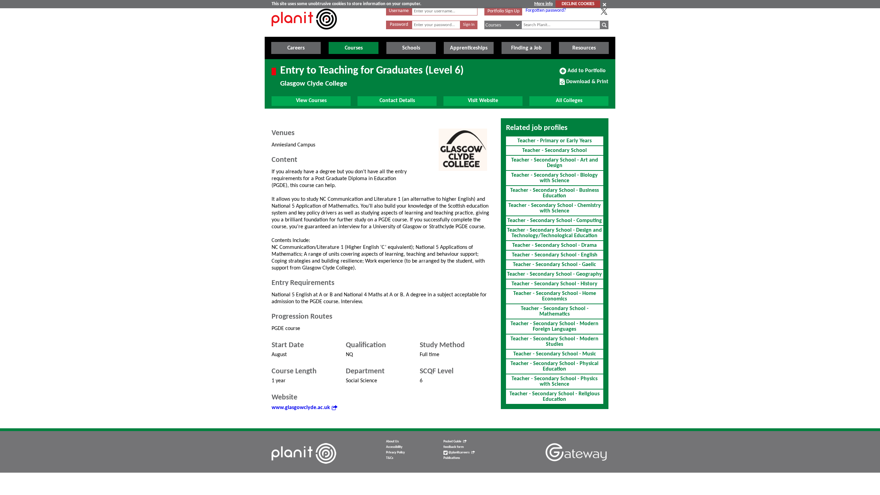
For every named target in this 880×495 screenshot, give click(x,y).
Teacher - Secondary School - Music (554, 354)
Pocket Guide (452, 441)
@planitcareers (459, 452)
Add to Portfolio (586, 73)
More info (543, 4)
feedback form (453, 447)
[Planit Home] (304, 33)
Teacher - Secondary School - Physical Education (554, 366)
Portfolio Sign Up (503, 11)
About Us (392, 441)
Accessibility (394, 447)
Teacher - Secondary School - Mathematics (554, 311)
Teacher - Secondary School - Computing (554, 220)
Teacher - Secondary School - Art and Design (554, 162)
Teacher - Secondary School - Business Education (554, 193)
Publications (451, 458)
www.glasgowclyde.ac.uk (301, 407)
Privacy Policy (395, 452)
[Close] (604, 4)
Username (399, 11)
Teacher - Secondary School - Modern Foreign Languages (554, 326)
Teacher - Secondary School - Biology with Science (554, 178)
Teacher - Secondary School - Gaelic (554, 264)
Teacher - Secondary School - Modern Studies (554, 341)
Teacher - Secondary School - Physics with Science (554, 381)
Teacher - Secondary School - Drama (554, 245)
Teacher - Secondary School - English (554, 255)
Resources (584, 48)
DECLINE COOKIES (578, 4)
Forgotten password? (546, 10)
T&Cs (389, 458)
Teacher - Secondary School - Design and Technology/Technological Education (554, 233)
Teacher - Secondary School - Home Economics (554, 296)
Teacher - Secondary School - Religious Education (554, 396)
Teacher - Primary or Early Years (554, 141)
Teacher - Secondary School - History (554, 284)
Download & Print (586, 84)
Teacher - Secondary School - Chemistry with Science (554, 208)
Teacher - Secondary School (554, 150)
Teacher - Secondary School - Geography (554, 274)
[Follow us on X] (604, 11)
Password (399, 24)
